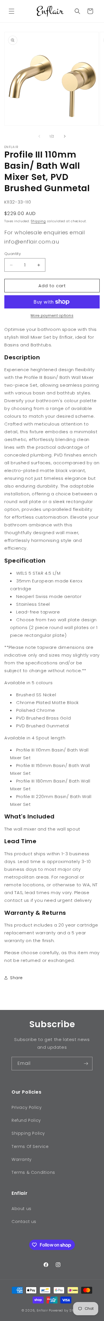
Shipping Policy (28, 1133)
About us (21, 1208)
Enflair (42, 1310)
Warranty (22, 1159)
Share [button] (16, 978)
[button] (11, 11)
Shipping (38, 221)
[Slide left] (39, 136)
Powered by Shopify (65, 1310)
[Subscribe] (85, 1063)
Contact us (24, 1221)
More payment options (52, 315)
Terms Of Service (30, 1146)
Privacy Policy (27, 1107)
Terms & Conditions (33, 1172)
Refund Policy (26, 1120)
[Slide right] (64, 136)
